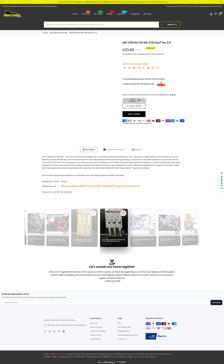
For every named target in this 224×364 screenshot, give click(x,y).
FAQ (119, 323)
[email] (157, 67)
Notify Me (216, 302)
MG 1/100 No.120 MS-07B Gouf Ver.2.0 (83, 33)
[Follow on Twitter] (49, 331)
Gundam (97, 186)
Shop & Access (96, 327)
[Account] (211, 14)
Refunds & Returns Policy (128, 335)
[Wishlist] (215, 14)
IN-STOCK (86, 13)
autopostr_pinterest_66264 (73, 186)
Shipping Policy (124, 331)
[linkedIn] (134, 67)
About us (93, 323)
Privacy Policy (95, 335)
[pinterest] (143, 67)
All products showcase (58, 33)
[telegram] (138, 67)
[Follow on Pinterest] (59, 331)
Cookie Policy (95, 339)
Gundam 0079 (108, 186)
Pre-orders (98, 13)
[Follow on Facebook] (45, 331)
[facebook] (124, 67)
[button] (221, 180)
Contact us (122, 339)
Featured (122, 13)
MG (137, 186)
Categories (134, 14)
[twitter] (129, 67)
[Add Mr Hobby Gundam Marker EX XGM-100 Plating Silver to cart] (122, 232)
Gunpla (119, 186)
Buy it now (134, 114)
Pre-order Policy (124, 327)
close (3, 2)
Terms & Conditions (98, 331)
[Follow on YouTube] (63, 331)
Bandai (110, 13)
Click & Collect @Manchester (46, 6)
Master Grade (129, 186)
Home (75, 14)
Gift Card (147, 14)
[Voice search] (161, 25)
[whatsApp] (152, 67)
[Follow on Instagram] (54, 331)
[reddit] (148, 67)
